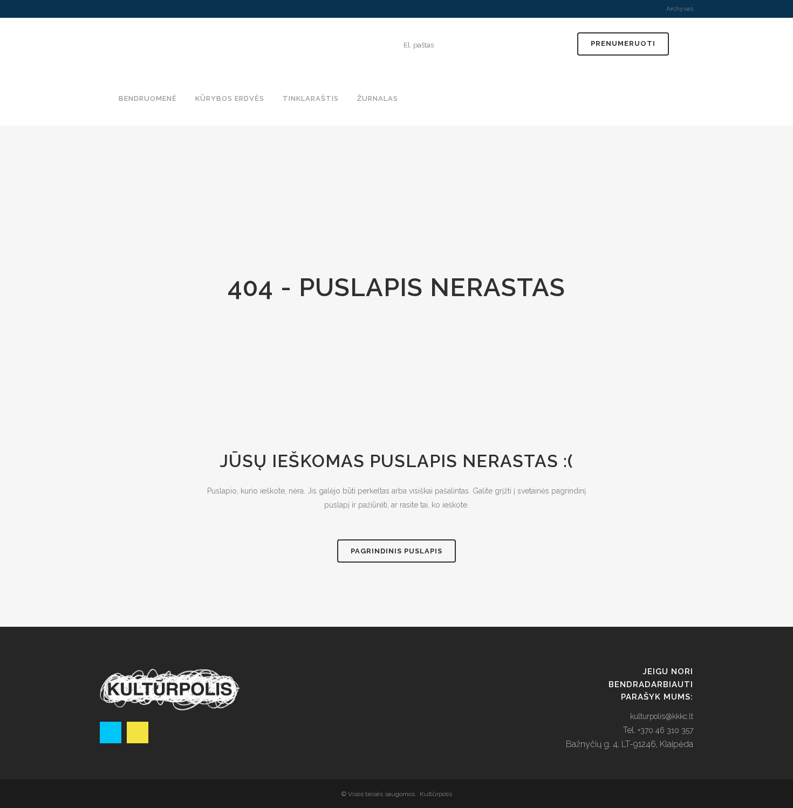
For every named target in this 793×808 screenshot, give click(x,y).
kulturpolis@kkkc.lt (661, 716)
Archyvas (679, 8)
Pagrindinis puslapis (396, 551)
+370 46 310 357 (665, 730)
